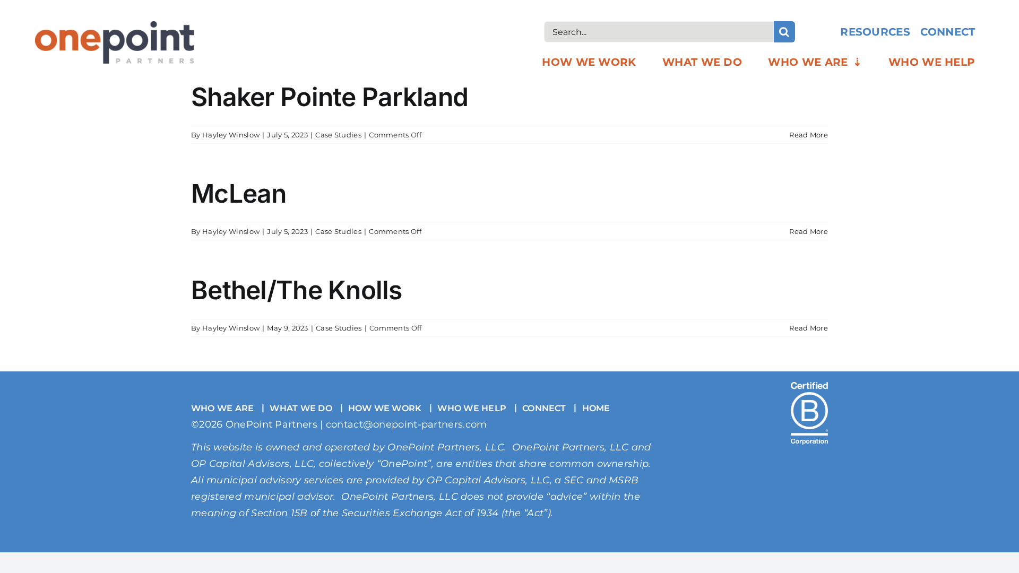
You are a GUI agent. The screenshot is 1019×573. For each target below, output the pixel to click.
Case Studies (338, 135)
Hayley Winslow (231, 135)
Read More (808, 135)
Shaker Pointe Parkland (329, 96)
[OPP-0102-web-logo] (114, 26)
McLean (239, 193)
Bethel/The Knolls (296, 290)
